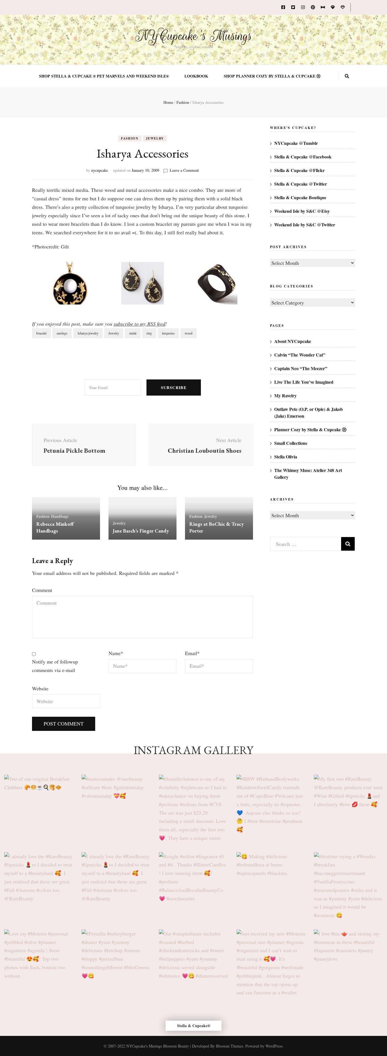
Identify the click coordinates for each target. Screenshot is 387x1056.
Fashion (130, 138)
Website (40, 688)
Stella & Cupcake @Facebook (302, 156)
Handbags (59, 516)
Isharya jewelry (88, 333)
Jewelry (155, 138)
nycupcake (99, 170)
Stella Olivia (285, 456)
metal (132, 333)
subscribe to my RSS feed (139, 323)
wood (188, 333)
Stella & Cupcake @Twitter (300, 184)
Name (116, 653)
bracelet (41, 333)
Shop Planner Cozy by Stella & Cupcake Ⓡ (272, 76)
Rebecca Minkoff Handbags (55, 527)
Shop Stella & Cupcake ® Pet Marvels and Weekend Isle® (104, 76)
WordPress (273, 1046)
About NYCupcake (292, 341)
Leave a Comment (184, 170)
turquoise (168, 333)
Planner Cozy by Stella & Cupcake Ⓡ (310, 429)
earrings (62, 333)
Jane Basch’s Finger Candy (141, 530)
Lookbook (196, 76)
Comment (42, 590)
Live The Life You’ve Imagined (303, 382)
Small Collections (290, 443)
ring (149, 333)
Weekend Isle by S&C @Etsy (302, 211)
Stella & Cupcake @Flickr (299, 170)
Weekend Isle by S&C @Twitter (304, 224)
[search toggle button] (347, 76)
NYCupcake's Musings (193, 36)
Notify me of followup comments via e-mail (55, 665)
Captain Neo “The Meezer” (300, 368)
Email (192, 653)
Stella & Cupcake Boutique (300, 197)
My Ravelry (285, 395)
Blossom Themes (229, 1046)
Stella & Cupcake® (193, 1026)
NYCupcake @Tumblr (296, 143)
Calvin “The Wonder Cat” (299, 354)
